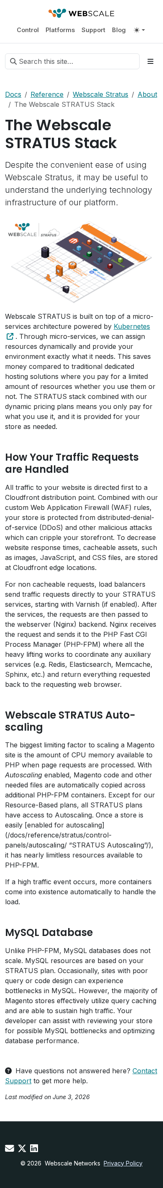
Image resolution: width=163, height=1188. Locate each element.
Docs (13, 94)
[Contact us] (9, 1148)
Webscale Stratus (100, 94)
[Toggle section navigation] (150, 61)
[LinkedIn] (34, 1148)
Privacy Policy (123, 1163)
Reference (47, 94)
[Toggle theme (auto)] (139, 30)
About (147, 94)
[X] (22, 1148)
